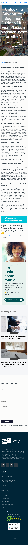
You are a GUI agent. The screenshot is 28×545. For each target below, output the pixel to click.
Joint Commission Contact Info (14, 514)
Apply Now (4, 495)
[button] (14, 524)
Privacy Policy (4, 507)
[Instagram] (7, 465)
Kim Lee (3, 62)
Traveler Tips (14, 48)
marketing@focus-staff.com (11, 235)
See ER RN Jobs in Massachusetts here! (14, 219)
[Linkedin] (11, 465)
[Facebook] (3, 465)
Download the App (6, 498)
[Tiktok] (16, 465)
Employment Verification (7, 504)
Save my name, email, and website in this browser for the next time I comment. (15, 426)
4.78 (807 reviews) (16, 520)
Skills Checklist (5, 501)
